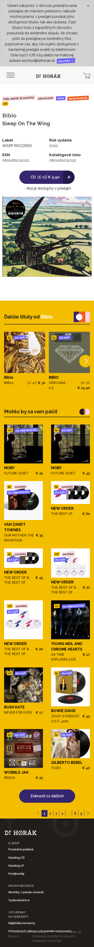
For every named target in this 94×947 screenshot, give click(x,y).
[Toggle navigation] (10, 75)
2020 (60, 98)
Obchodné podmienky (30, 932)
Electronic (45, 98)
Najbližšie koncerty (21, 923)
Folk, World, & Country (18, 98)
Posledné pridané (21, 849)
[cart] (86, 75)
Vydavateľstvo (19, 900)
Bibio (9, 115)
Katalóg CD (16, 857)
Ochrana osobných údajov (53, 936)
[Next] (85, 361)
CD (5, 104)
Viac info (64, 61)
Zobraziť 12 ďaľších (47, 796)
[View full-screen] (84, 203)
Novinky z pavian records (26, 892)
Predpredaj (16, 873)
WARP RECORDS (78, 98)
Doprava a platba (47, 941)
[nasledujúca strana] (88, 813)
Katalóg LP (16, 865)
